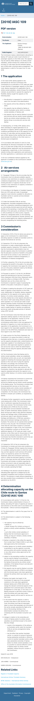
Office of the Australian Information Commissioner (16, 684)
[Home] (8, 3)
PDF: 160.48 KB (7, 33)
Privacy (21, 693)
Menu (3, 11)
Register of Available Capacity (10, 674)
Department (7, 693)
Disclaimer (17, 695)
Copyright (27, 693)
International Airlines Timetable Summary (13, 677)
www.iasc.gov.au (6, 161)
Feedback (15, 693)
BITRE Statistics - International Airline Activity (14, 680)
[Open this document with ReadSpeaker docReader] (14, 33)
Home (3, 15)
